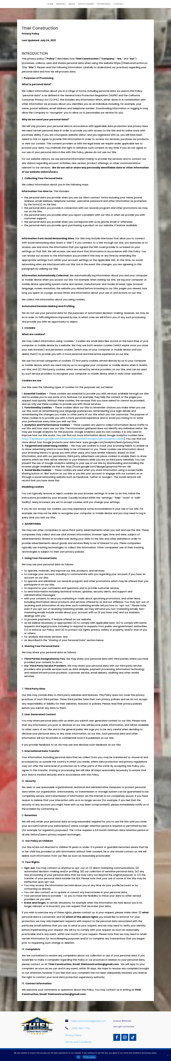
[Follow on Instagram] (124, 1037)
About (71, 4)
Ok (78, 1057)
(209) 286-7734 (80, 1028)
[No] (167, 1055)
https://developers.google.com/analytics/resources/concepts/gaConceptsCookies (73, 438)
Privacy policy (89, 1057)
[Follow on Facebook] (116, 1037)
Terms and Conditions (78, 1042)
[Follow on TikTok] (132, 1037)
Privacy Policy (73, 1035)
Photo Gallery (86, 4)
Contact (119, 4)
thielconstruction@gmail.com (88, 1021)
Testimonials (104, 4)
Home (50, 4)
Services (60, 4)
